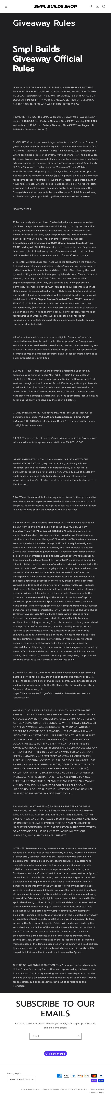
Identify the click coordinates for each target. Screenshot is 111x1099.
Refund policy (67, 1089)
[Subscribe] (78, 1036)
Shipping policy (97, 1092)
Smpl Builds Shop (35, 1089)
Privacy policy (82, 1089)
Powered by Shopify (51, 1089)
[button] (6, 6)
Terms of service (97, 1089)
